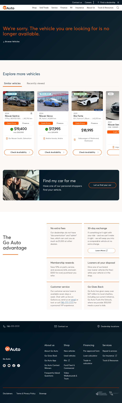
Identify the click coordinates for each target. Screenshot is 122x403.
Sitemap (42, 393)
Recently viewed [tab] (36, 83)
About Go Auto (51, 351)
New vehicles (69, 351)
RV (71, 7)
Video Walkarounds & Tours (70, 376)
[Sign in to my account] (118, 2)
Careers (88, 2)
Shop (34, 7)
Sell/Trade (44, 7)
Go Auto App (50, 360)
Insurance (79, 7)
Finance (63, 7)
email (73, 299)
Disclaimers (8, 393)
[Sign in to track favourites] (30, 94)
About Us (91, 7)
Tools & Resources (105, 7)
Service (54, 7)
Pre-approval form (91, 351)
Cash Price (11, 123)
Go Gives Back (50, 355)
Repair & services (110, 351)
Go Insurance (108, 355)
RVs (65, 360)
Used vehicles (69, 355)
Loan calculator (90, 355)
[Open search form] (117, 7)
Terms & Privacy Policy (25, 393)
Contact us (77, 2)
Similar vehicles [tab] (12, 83)
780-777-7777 (67, 302)
